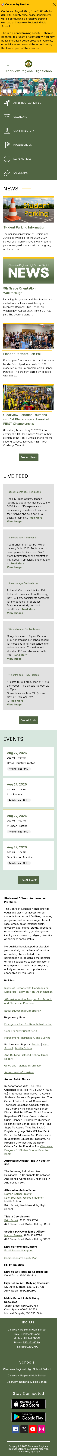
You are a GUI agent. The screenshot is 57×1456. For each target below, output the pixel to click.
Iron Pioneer (15, 794)
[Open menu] (8, 65)
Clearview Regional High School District (27, 1369)
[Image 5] (25, 91)
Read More (35, 517)
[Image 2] (9, 91)
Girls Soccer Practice (20, 857)
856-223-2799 (29, 1346)
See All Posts (28, 720)
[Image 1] (4, 91)
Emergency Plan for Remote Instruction (28, 1024)
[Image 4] (20, 91)
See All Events (28, 880)
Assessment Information (19, 1072)
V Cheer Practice (18, 825)
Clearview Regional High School (27, 1375)
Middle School (23, 1048)
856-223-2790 (31, 1342)
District (36, 1044)
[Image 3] (14, 91)
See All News (29, 457)
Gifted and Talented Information (23, 1065)
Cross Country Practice (22, 763)
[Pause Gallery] (50, 91)
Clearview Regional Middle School (27, 1381)
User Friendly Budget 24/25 (21, 1031)
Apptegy (35, 1451)
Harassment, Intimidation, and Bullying (27, 1037)
